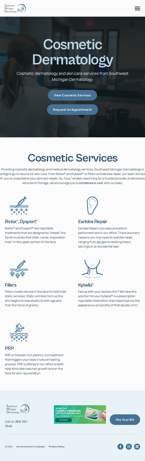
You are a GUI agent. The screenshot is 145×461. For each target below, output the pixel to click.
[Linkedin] (137, 447)
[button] (137, 8)
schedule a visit (91, 183)
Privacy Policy (57, 446)
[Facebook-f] (120, 447)
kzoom (41, 446)
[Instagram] (129, 447)
